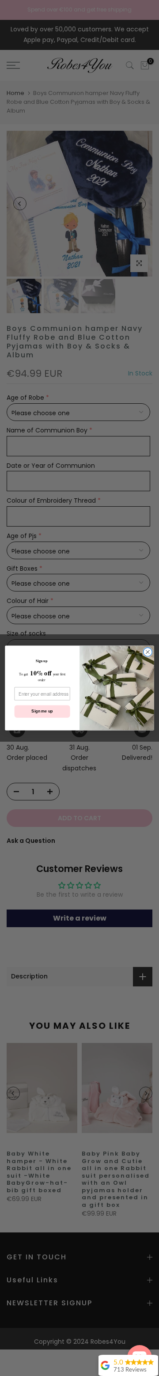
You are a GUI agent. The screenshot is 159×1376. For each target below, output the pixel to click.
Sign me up (42, 711)
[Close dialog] (148, 652)
